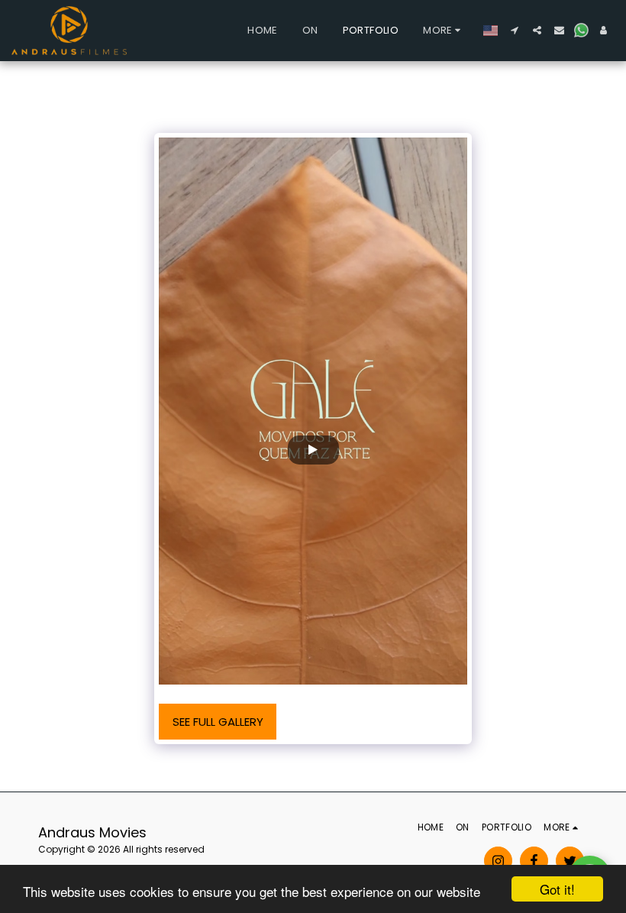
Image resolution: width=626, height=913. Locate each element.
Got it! (557, 888)
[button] (515, 30)
